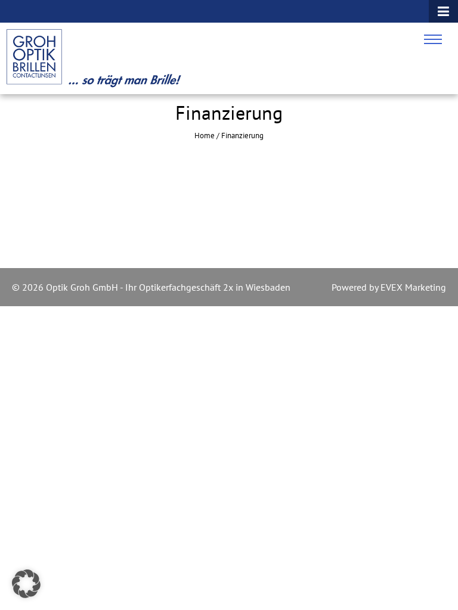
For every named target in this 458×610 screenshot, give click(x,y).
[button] (26, 584)
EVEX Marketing (412, 287)
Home (204, 135)
